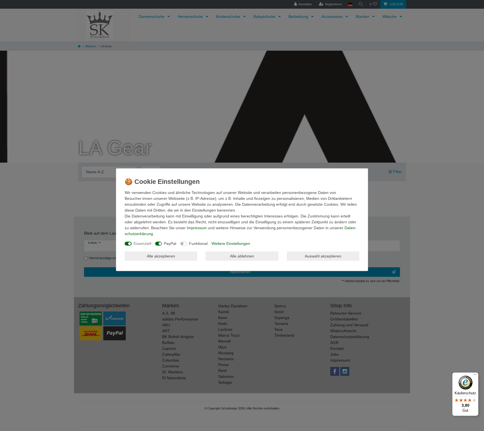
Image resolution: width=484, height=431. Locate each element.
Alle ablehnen (242, 256)
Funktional (198, 243)
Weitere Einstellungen (230, 243)
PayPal (170, 243)
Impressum (197, 228)
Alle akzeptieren (161, 256)
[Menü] (475, 376)
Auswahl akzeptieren (323, 256)
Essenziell (142, 243)
